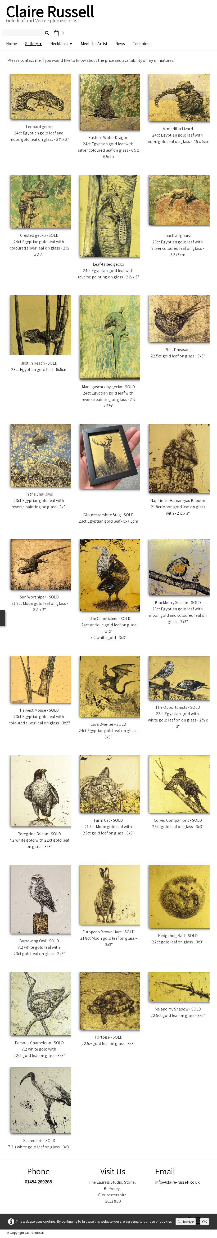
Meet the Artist (94, 43)
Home (11, 43)
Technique (142, 43)
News (120, 43)
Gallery (33, 43)
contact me (30, 60)
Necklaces (61, 43)
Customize (186, 1221)
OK (204, 1221)
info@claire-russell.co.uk (177, 1174)
